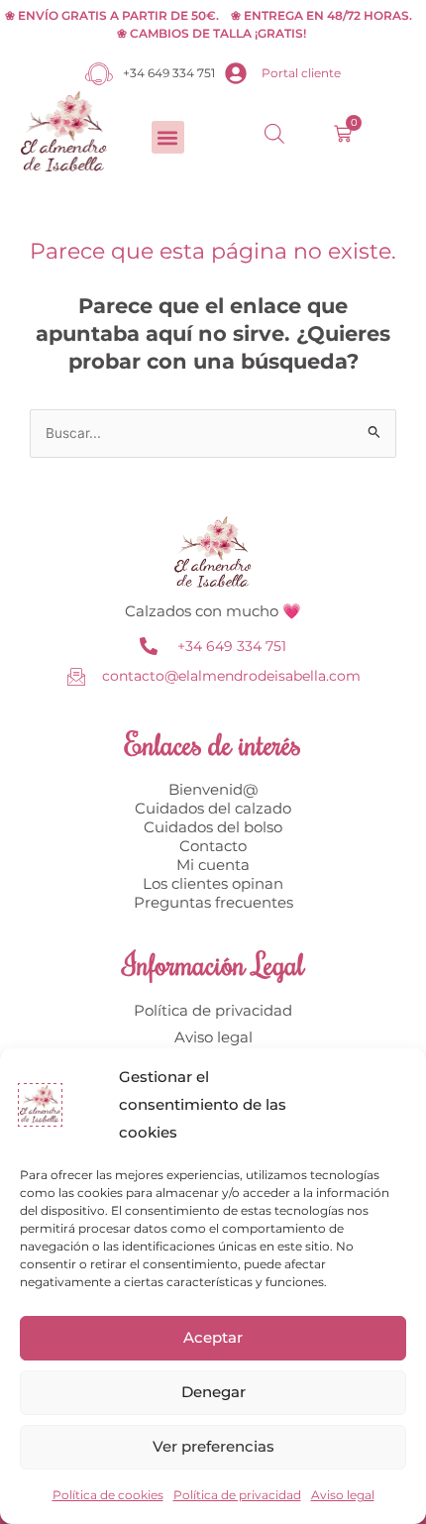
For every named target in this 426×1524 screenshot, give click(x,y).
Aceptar (213, 1337)
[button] (168, 137)
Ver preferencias (213, 1446)
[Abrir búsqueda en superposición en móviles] (274, 134)
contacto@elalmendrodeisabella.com (231, 676)
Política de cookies (108, 1494)
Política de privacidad (237, 1494)
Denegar (213, 1391)
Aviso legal (342, 1494)
